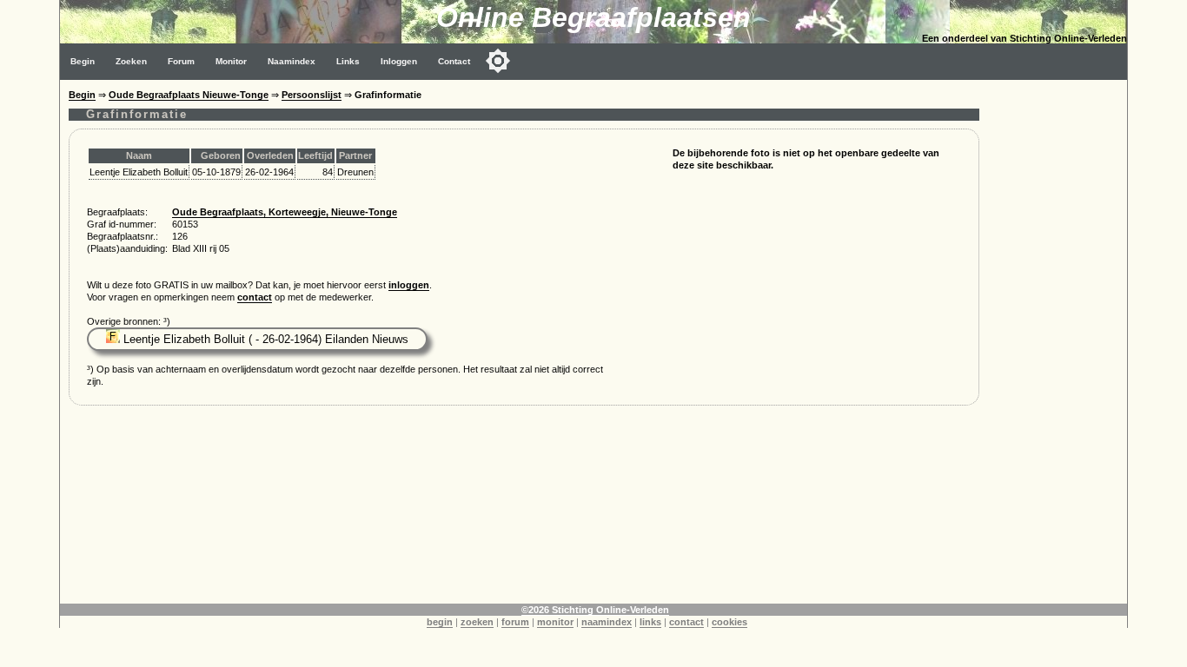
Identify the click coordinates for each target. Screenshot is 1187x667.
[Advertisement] (1057, 340)
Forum (181, 61)
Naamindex (291, 61)
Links (348, 61)
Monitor (231, 61)
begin (440, 622)
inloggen (408, 285)
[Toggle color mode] (498, 60)
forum (515, 622)
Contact (454, 61)
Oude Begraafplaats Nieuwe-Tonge (189, 94)
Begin (82, 61)
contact (254, 297)
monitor (555, 622)
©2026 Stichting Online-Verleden (595, 609)
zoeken (477, 622)
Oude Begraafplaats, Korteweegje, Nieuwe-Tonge (284, 212)
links (650, 622)
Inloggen (399, 61)
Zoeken (131, 61)
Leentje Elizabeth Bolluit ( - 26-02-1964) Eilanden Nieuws (264, 339)
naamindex (606, 622)
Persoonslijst (312, 94)
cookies (729, 622)
